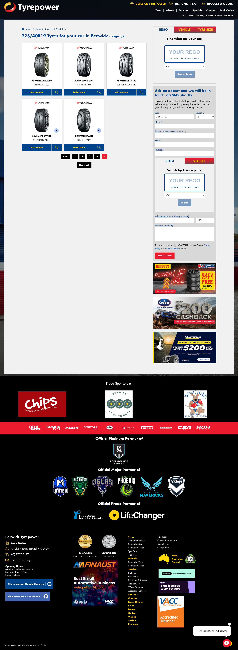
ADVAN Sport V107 (41, 136)
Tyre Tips (132, 554)
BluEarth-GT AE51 (84, 136)
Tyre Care (132, 551)
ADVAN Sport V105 (84, 81)
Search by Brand (136, 547)
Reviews (228, 15)
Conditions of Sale (38, 645)
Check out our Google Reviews (26, 583)
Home (27, 29)
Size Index (162, 536)
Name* (158, 122)
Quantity (200, 112)
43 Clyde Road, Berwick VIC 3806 (30, 548)
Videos (209, 15)
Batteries (132, 573)
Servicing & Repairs (137, 580)
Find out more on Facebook (24, 596)
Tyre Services (134, 583)
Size (157, 112)
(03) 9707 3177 (186, 3)
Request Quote (165, 255)
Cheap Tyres (163, 547)
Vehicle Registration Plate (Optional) (172, 216)
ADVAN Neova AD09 (42, 81)
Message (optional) (164, 225)
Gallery (200, 15)
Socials (218, 15)
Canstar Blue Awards (167, 540)
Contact (210, 10)
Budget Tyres (163, 544)
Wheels (170, 10)
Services (183, 10)
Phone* (170, 131)
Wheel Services (135, 587)
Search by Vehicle (136, 540)
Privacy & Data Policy (21, 645)
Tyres (158, 10)
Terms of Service (172, 248)
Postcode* (160, 149)
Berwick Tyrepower (150, 3)
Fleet (184, 15)
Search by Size (135, 544)
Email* (158, 140)
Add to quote (36, 92)
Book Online (227, 10)
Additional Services (137, 590)
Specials (197, 10)
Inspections (133, 576)
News (191, 15)
